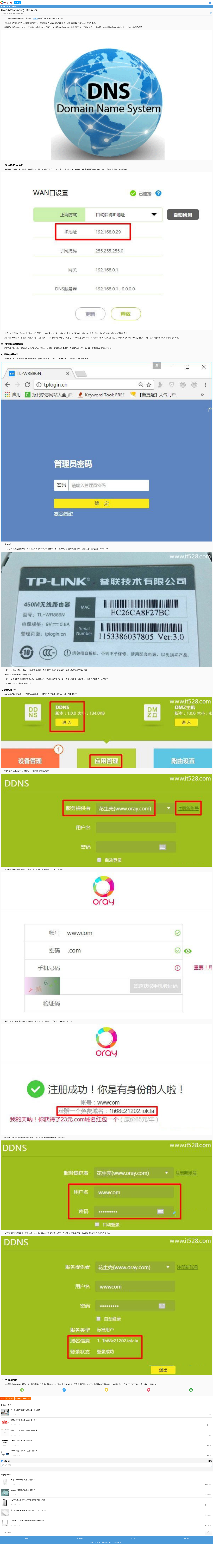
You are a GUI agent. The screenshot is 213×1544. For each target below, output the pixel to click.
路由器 (14, 7)
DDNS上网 (26, 1398)
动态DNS (18, 1398)
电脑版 (27, 1538)
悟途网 (3, 7)
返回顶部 (186, 1538)
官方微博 (80, 1538)
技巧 (8, 7)
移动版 (133, 1538)
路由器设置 (9, 1398)
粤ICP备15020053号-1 (115, 1543)
